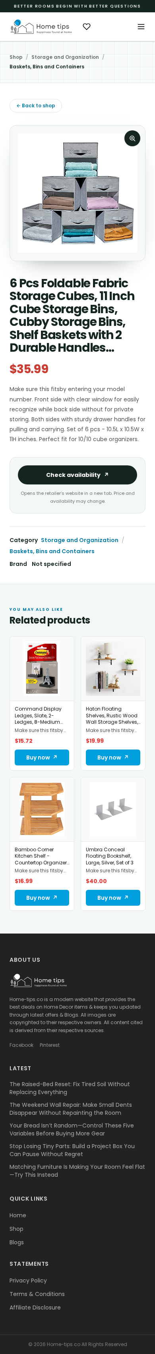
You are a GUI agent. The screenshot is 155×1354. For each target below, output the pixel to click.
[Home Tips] (41, 26)
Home (18, 1215)
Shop (16, 57)
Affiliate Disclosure (35, 1307)
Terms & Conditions (37, 1294)
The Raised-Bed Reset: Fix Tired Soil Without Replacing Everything (70, 1088)
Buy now (42, 757)
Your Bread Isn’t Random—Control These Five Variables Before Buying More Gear (72, 1129)
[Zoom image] (132, 138)
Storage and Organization (65, 57)
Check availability (77, 475)
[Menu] (141, 26)
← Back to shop (35, 105)
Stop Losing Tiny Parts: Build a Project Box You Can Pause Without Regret (72, 1150)
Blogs (17, 1242)
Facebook (21, 1045)
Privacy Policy (28, 1280)
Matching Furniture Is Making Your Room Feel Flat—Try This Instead (77, 1171)
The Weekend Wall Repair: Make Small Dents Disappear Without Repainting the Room (71, 1109)
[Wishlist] (87, 27)
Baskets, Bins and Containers (47, 67)
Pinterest (50, 1045)
